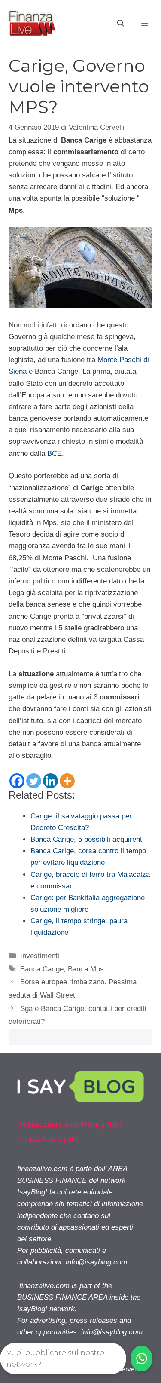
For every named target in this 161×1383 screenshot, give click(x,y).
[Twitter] (33, 780)
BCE (54, 453)
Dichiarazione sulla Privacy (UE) (69, 1124)
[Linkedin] (50, 780)
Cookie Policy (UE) (48, 1140)
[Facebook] (16, 780)
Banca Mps (86, 969)
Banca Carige (42, 969)
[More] (67, 780)
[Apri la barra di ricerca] (121, 23)
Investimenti (39, 956)
